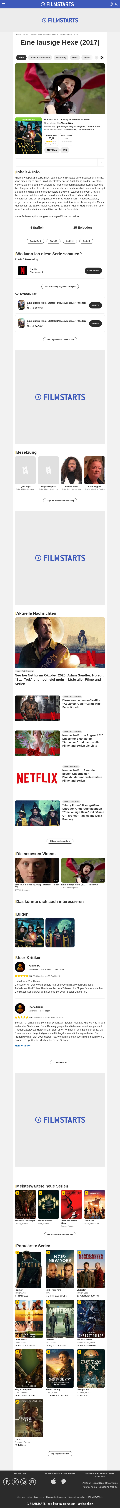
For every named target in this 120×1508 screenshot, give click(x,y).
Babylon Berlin (45, 1221)
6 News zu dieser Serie (60, 841)
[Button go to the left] (96, 58)
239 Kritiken (46, 969)
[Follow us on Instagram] (24, 1481)
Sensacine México (108, 1487)
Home (18, 34)
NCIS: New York (53, 1290)
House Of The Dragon (25, 1221)
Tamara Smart (93, 126)
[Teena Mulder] (20, 1008)
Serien (25, 34)
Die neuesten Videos (35, 853)
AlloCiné (86, 1483)
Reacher (18, 1290)
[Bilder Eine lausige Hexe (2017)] (29, 932)
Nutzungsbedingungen (56, 1497)
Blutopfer (81, 1290)
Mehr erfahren (23, 1045)
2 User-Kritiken (60, 1062)
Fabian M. (34, 965)
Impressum (39, 1497)
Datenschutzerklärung (77, 1497)
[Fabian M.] (20, 967)
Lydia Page (62, 126)
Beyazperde (111, 1483)
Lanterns (50, 1340)
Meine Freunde (66, 135)
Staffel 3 (53, 241)
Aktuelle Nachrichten (36, 613)
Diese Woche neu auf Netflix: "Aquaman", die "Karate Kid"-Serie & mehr (82, 704)
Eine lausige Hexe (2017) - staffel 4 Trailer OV (37, 885)
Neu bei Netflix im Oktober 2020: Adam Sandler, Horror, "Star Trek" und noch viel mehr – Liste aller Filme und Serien (59, 679)
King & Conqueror (23, 1389)
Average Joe (83, 1389)
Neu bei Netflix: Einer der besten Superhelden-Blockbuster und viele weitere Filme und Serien (82, 775)
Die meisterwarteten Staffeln (60, 1235)
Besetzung (26, 452)
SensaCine (98, 1483)
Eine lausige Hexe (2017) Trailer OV (79, 884)
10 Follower (33, 969)
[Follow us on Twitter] (16, 1481)
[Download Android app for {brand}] (64, 1481)
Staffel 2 (70, 241)
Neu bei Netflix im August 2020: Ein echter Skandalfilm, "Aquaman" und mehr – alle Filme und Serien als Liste (83, 740)
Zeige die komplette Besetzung (60, 501)
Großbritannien (86, 129)
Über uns (21, 1497)
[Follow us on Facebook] (7, 1481)
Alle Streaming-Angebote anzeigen (60, 287)
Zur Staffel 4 (35, 241)
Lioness (18, 1439)
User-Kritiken (29, 957)
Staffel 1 (86, 241)
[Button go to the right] (102, 58)
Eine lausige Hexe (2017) (60, 42)
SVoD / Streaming (26, 259)
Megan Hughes (77, 126)
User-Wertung (51, 135)
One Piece (89, 1221)
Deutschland (69, 129)
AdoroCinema (90, 1487)
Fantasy (85, 119)
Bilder (22, 914)
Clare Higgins (94, 486)
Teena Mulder (36, 1007)
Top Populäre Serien (60, 1454)
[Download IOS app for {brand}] (55, 1481)
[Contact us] (33, 1481)
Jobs (30, 1497)
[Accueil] (57, 4)
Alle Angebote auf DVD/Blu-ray (60, 340)
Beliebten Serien (36, 34)
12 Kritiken (33, 1011)
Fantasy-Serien (50, 34)
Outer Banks (21, 1340)
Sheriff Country (53, 1389)
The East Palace (84, 1340)
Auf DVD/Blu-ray (26, 293)
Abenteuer (74, 119)
